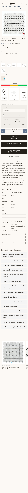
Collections (8, 6)
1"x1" (3, 54)
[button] (14, 23)
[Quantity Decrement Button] (3, 131)
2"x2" (7, 54)
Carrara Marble (16, 6)
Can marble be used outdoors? (12, 281)
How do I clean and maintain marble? (14, 292)
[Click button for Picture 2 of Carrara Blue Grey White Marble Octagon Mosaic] (13, 362)
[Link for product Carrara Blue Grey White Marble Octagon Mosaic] (13, 352)
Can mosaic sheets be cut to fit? (12, 302)
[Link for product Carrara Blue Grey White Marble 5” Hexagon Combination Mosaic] (26, 365)
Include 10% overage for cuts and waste (13, 115)
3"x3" (11, 54)
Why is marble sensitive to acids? (13, 270)
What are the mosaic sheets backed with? (13, 317)
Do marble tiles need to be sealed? (13, 265)
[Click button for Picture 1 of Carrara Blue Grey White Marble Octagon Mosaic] (12, 362)
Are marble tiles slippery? (10, 297)
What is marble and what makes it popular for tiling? (13, 255)
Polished (4, 48)
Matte (8, 48)
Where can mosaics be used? (11, 311)
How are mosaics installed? (11, 306)
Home (3, 6)
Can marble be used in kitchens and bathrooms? (13, 276)
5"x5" (16, 54)
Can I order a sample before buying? (14, 327)
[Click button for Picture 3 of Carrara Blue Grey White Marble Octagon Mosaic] (14, 362)
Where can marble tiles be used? (13, 261)
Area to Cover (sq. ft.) (8, 107)
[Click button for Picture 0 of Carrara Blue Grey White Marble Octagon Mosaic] (11, 362)
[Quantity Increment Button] (25, 131)
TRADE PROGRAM (14, 1)
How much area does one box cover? (14, 322)
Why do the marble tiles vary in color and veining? (14, 287)
